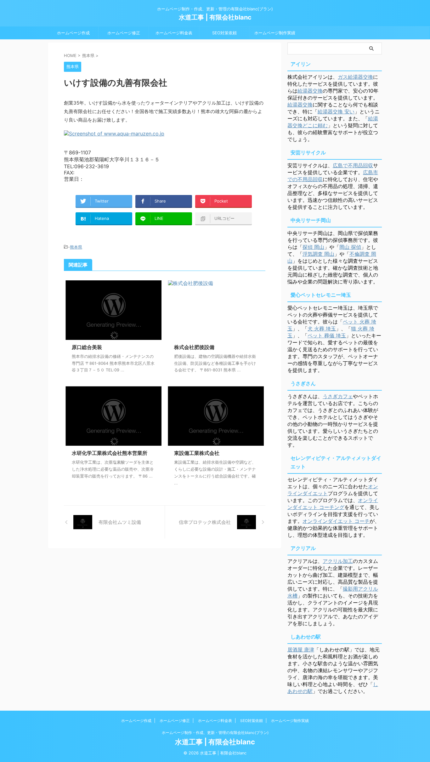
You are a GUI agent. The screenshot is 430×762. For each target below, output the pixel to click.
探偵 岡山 (313, 247)
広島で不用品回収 (353, 165)
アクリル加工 (338, 561)
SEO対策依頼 (224, 32)
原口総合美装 (87, 347)
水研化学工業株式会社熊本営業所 (109, 453)
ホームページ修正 (123, 32)
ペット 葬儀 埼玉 (327, 335)
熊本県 (76, 246)
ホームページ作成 (73, 32)
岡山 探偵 (350, 247)
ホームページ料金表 (174, 32)
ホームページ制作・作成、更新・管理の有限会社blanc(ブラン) (215, 732)
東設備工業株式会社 (196, 453)
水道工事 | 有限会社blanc (215, 17)
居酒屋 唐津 (300, 649)
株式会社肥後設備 (194, 347)
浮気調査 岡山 (318, 254)
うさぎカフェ (338, 396)
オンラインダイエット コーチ (336, 521)
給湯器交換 (310, 91)
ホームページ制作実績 (274, 32)
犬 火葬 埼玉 (322, 328)
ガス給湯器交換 (355, 77)
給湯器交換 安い (336, 111)
